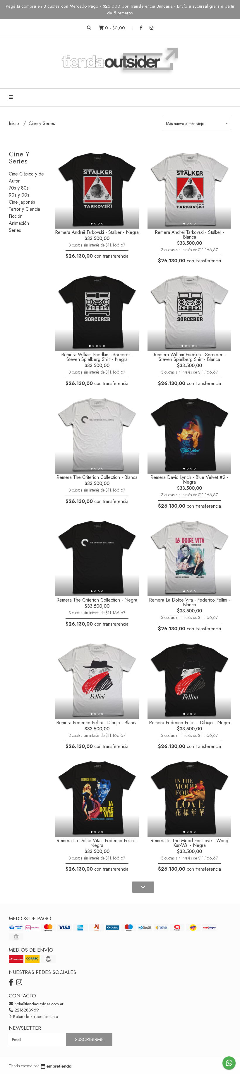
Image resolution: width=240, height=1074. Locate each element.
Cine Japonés (22, 202)
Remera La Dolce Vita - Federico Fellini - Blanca (189, 602)
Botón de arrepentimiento (35, 1016)
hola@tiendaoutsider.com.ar (38, 1004)
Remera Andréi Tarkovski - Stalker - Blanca (189, 234)
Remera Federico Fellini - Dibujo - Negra (189, 722)
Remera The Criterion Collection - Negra (96, 600)
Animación (19, 223)
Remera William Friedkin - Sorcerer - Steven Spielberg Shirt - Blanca (189, 357)
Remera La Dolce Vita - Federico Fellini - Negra (97, 843)
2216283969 (26, 1010)
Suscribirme (89, 1039)
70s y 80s (19, 188)
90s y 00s (19, 195)
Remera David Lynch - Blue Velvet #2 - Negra (189, 479)
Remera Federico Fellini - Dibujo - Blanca (97, 722)
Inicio (14, 123)
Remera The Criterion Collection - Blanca (97, 477)
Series (15, 230)
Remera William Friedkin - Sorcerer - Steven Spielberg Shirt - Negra (97, 357)
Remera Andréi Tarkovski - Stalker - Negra (97, 232)
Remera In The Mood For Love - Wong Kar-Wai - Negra (189, 843)
